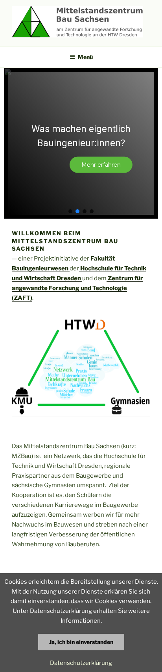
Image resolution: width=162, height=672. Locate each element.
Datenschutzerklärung (81, 662)
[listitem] (84, 324)
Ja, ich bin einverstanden (81, 641)
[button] (70, 211)
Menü (85, 57)
